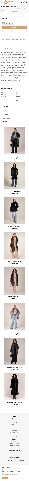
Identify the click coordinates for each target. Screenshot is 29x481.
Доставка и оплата (15, 427)
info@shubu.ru (22, 460)
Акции (14, 441)
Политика (14, 422)
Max (17, 453)
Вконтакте (10, 453)
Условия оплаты (14, 430)
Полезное (14, 439)
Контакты (14, 424)
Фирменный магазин (15, 445)
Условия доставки (14, 432)
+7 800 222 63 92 (9, 460)
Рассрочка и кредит (14, 436)
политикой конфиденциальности (10, 474)
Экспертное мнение (14, 443)
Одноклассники (14, 453)
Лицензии (14, 420)
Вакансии (14, 418)
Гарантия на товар (14, 434)
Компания (14, 416)
